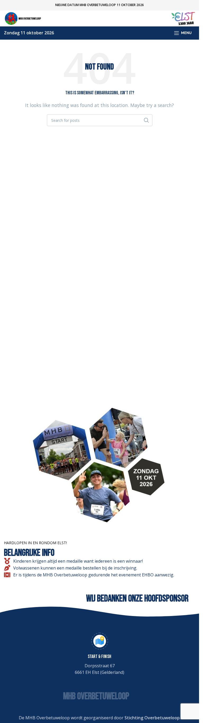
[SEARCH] (146, 120)
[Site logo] (24, 18)
